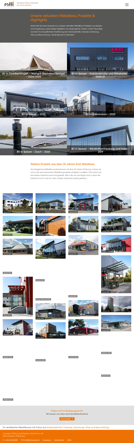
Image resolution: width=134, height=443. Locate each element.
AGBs (69, 440)
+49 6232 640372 (12, 440)
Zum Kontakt (65, 419)
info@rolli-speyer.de (32, 440)
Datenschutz (59, 440)
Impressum (47, 440)
